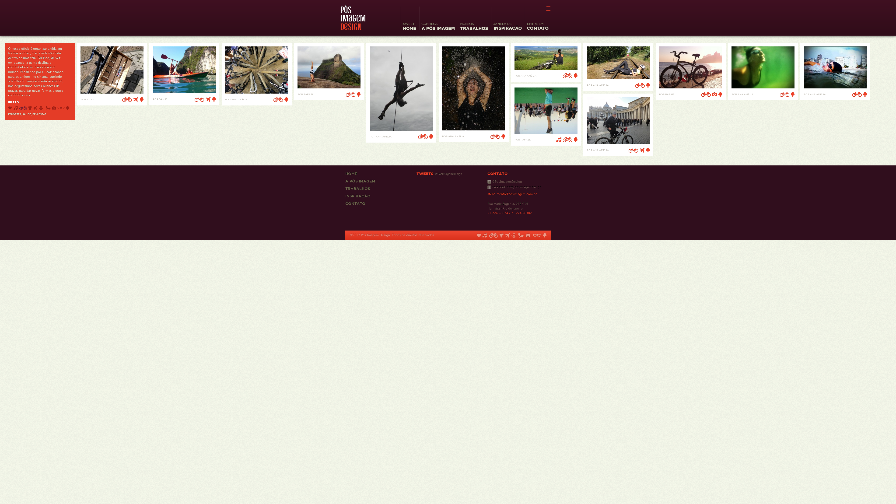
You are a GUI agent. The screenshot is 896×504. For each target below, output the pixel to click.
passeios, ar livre (67, 108)
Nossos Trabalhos (474, 27)
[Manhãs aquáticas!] (763, 87)
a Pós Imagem (360, 181)
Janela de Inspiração (507, 27)
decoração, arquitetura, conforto (48, 108)
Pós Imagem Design (353, 17)
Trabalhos (357, 188)
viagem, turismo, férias (35, 108)
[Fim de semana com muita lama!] (256, 92)
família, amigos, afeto (10, 108)
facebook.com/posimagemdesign (516, 187)
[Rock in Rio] (546, 132)
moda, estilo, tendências (61, 108)
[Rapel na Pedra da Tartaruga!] (401, 129)
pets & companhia (41, 108)
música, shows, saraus (16, 108)
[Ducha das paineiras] (473, 129)
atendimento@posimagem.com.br (512, 194)
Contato (355, 203)
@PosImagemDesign (507, 181)
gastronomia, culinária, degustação (30, 108)
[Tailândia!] (184, 92)
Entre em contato (538, 27)
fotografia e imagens (54, 108)
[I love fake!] (112, 92)
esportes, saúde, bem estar (23, 108)
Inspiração (358, 196)
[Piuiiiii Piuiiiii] (618, 78)
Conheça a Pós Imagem (438, 27)
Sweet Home (409, 27)
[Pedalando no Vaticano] (618, 143)
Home (351, 174)
